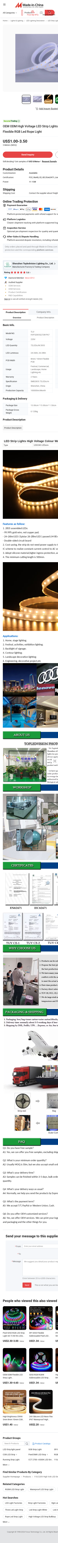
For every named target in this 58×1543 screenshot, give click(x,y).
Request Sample (49, 161)
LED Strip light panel (11, 1449)
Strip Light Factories (37, 1503)
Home (5, 20)
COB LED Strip (9, 1454)
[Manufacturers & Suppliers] (29, 5)
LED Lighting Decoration (35, 20)
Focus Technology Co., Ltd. (35, 1532)
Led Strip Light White (38, 1509)
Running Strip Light (11, 1459)
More (5, 1521)
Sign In (7, 299)
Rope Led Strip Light (14, 1516)
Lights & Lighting (17, 20)
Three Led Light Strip (14, 1509)
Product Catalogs (42, 1443)
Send (27, 1285)
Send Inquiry (27, 154)
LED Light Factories (13, 1503)
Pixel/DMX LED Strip (37, 1454)
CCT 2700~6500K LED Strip (40, 1459)
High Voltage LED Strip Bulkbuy (42, 1516)
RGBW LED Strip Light (14, 1489)
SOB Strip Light (35, 1449)
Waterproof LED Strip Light (41, 1489)
